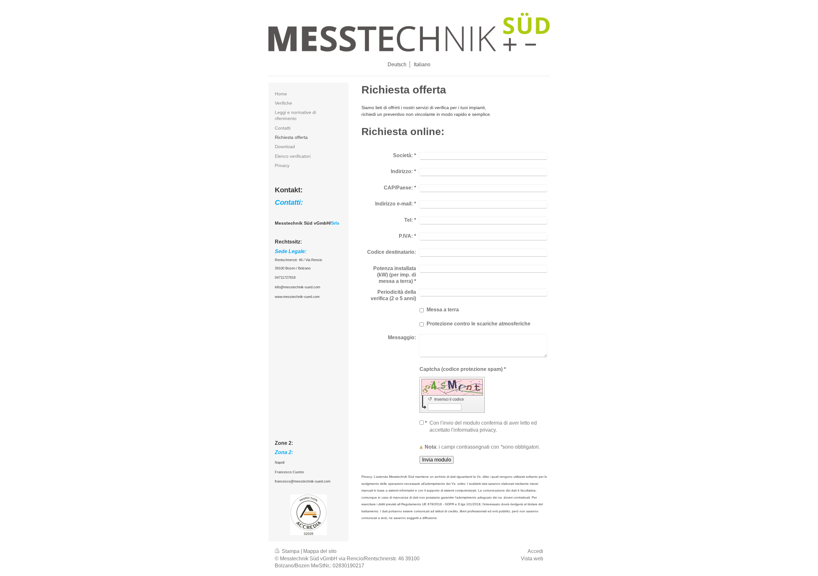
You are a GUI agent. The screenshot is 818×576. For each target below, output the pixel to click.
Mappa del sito (319, 551)
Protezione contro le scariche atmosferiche (478, 323)
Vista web (532, 558)
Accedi (535, 551)
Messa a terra (443, 309)
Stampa (291, 551)
